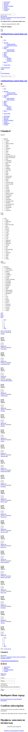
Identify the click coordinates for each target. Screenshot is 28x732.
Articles (6, 7)
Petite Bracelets (10, 49)
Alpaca (5, 52)
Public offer (3, 673)
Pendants (9, 58)
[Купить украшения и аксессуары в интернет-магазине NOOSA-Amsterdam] (14, 658)
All (10, 331)
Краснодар (10, 699)
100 (8, 331)
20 (4, 331)
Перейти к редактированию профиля (14, 730)
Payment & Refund (8, 6)
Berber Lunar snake (5, 577)
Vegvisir (3, 623)
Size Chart (6, 3)
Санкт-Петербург (17, 699)
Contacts (6, 10)
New (5, 40)
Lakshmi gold (4, 395)
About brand (7, 2)
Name (2, 315)
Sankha (2, 441)
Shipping (6, 4)
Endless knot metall (5, 471)
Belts (5, 54)
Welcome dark (4, 456)
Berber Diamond (5, 562)
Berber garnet (4, 501)
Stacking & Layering (12, 45)
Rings (5, 55)
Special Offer (7, 65)
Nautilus (3, 410)
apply (2, 213)
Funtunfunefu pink (5, 364)
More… (6, 62)
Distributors (6, 9)
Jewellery (6, 56)
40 (6, 331)
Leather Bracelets (11, 44)
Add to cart (3, 346)
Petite (5, 48)
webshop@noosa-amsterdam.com (14, 34)
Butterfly (3, 426)
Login (2, 67)
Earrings (9, 59)
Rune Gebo (3, 592)
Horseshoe (3, 486)
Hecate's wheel (4, 532)
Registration (7, 67)
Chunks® (6, 47)
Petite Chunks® (11, 51)
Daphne (3, 333)
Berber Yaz (3, 547)
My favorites (4, 16)
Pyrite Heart (4, 348)
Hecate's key (4, 516)
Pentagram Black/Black (6, 380)
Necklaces (9, 61)
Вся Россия (4, 699)
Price (2, 317)
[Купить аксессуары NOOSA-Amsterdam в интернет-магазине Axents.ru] (14, 18)
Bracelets (6, 42)
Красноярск (4, 700)
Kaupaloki (3, 607)
